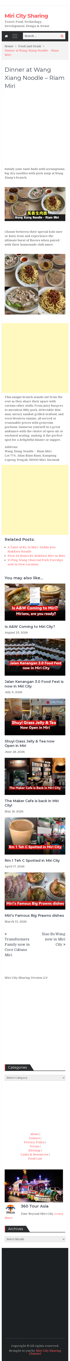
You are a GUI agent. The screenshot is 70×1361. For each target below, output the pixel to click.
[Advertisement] (35, 130)
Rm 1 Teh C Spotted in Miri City (32, 860)
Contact (34, 1138)
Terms (34, 1146)
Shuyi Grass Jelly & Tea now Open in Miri (30, 743)
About (34, 1134)
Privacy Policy (34, 1142)
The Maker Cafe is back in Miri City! (32, 803)
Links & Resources (34, 1154)
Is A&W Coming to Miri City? (30, 627)
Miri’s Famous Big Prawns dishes (34, 915)
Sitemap (34, 1150)
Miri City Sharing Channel (45, 1352)
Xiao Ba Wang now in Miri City (53, 939)
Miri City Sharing (26, 15)
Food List (35, 1158)
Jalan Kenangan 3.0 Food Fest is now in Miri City (34, 684)
